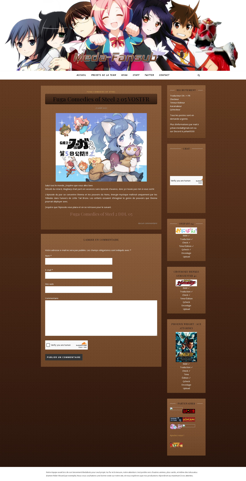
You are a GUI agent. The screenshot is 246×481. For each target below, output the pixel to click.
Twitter (149, 75)
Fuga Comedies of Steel (101, 92)
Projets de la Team (103, 75)
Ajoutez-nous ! (177, 435)
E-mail (49, 269)
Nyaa (124, 75)
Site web (49, 284)
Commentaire (51, 298)
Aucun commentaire (147, 223)
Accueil (81, 75)
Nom (48, 255)
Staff (136, 75)
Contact (164, 75)
